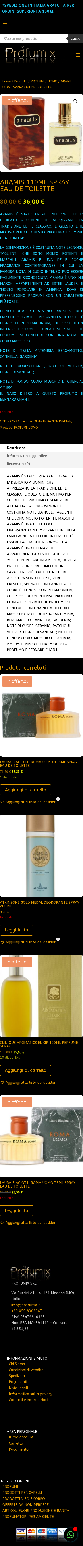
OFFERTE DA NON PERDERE (52, 421)
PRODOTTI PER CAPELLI (22, 1493)
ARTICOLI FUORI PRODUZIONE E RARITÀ (35, 1511)
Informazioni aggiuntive (27, 456)
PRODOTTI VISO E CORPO (23, 1499)
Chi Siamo (17, 1364)
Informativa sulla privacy (30, 1394)
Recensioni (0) (18, 464)
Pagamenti (18, 1382)
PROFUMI (37, 81)
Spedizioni (17, 1376)
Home (6, 81)
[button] (75, 101)
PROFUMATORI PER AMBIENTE (28, 1517)
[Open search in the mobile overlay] (41, 38)
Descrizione (16, 448)
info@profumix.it (25, 1305)
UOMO (52, 81)
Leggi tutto (16, 930)
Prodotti (20, 81)
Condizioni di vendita (26, 1370)
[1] (70, 1537)
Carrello (16, 1443)
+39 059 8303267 (26, 1311)
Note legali (18, 1388)
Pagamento (19, 1449)
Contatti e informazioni (28, 1400)
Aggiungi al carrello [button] (25, 789)
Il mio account (21, 1437)
